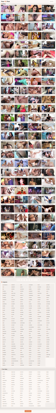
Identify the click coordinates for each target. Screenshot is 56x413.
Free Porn (5, 1)
